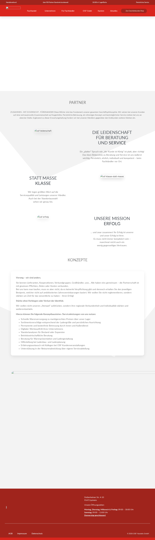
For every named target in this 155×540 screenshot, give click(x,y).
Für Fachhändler (68, 11)
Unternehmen (50, 11)
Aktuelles (113, 11)
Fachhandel (31, 11)
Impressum (22, 534)
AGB (10, 534)
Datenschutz (37, 534)
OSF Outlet (87, 11)
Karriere (101, 11)
